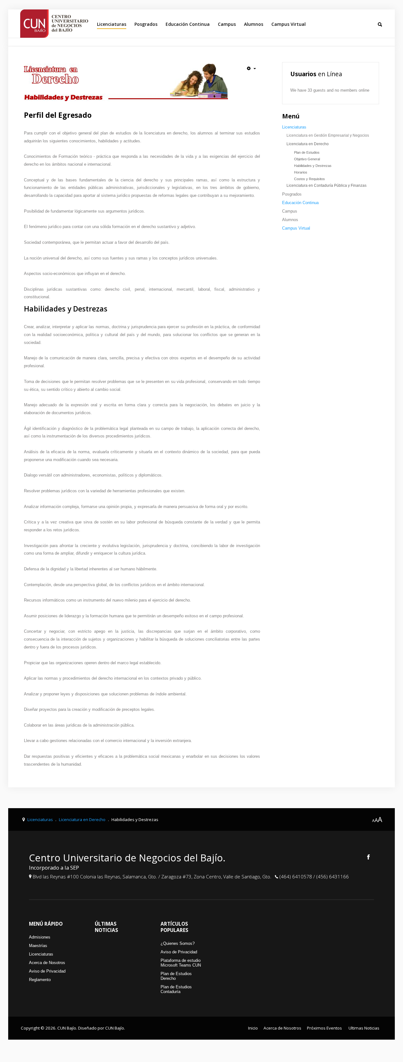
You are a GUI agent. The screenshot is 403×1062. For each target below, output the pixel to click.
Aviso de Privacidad (47, 971)
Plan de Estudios (307, 152)
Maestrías (38, 945)
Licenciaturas (111, 24)
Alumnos (253, 24)
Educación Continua (188, 24)
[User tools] (251, 68)
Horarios (300, 172)
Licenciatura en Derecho (308, 144)
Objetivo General (307, 159)
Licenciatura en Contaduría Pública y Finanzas (326, 185)
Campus (227, 24)
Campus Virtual (288, 24)
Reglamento (40, 979)
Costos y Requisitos (309, 179)
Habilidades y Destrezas (313, 166)
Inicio (253, 1028)
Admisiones (39, 937)
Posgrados (145, 24)
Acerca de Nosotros (47, 962)
